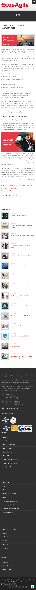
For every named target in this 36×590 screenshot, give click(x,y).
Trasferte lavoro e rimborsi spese (20, 276)
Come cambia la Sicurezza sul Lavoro (21, 326)
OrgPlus (5, 562)
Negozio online (7, 569)
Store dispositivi (8, 566)
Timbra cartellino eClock (10, 463)
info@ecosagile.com (12, 408)
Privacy (17, 581)
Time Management (8, 441)
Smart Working (7, 455)
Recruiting (6, 490)
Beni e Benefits (7, 452)
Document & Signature (10, 493)
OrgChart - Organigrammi (11, 467)
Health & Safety (8, 448)
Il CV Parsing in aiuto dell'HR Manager (21, 296)
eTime (5, 533)
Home (15, 18)
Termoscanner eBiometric (11, 501)
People (5, 437)
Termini (31, 580)
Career (26, 580)
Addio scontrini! (15, 346)
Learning (6, 482)
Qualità (13, 581)
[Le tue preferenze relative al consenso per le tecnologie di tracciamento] (32, 586)
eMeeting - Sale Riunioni (10, 505)
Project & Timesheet (9, 444)
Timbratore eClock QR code (11, 508)
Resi (9, 581)
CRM (4, 497)
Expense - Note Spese (10, 529)
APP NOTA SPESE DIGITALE (24, 185)
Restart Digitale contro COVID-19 (20, 336)
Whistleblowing (8, 512)
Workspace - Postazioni (10, 459)
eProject (5, 544)
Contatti (22, 580)
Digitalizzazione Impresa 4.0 (18, 306)
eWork (5, 540)
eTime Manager (8, 537)
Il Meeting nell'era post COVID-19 (20, 316)
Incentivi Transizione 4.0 (17, 266)
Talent (5, 486)
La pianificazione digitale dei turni (20, 286)
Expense (4, 120)
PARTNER (3, 557)
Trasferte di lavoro (8, 191)
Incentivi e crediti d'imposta (18, 215)
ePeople (5, 548)
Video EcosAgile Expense (10, 188)
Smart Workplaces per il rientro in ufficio (22, 235)
